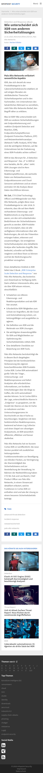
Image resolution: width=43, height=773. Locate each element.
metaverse (5, 726)
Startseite (5, 11)
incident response (11, 519)
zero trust (5, 707)
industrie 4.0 (6, 711)
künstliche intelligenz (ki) (11, 680)
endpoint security (8, 734)
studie (3, 696)
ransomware (6, 684)
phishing (4, 719)
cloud (3, 688)
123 (30, 670)
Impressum (21, 768)
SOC (3, 692)
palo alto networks (11, 528)
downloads (5, 703)
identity (4, 699)
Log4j (3, 730)
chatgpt (4, 722)
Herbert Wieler (15, 42)
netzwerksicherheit (12, 523)
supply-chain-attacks (9, 715)
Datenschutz (21, 771)
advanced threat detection (14, 514)
